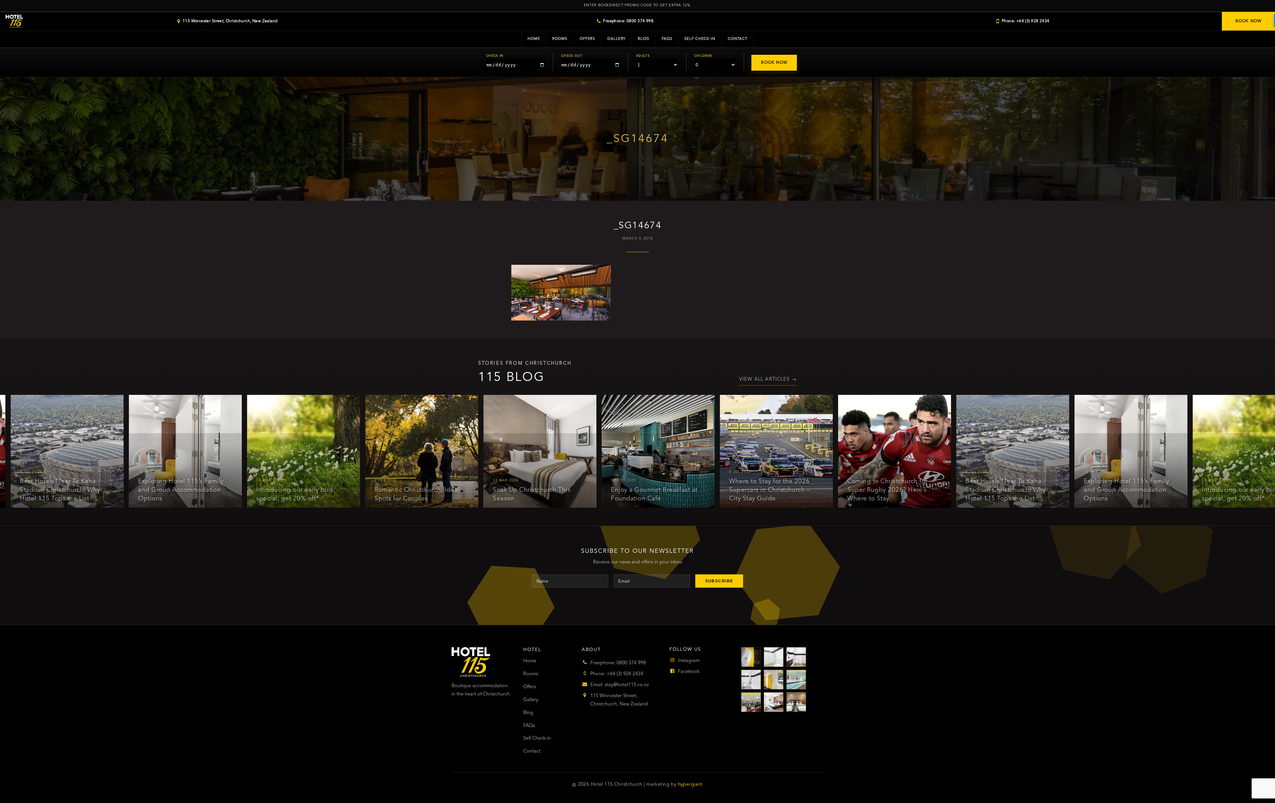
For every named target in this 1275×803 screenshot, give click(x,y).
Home (534, 39)
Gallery (616, 39)
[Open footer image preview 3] (796, 657)
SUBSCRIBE (719, 581)
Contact (737, 39)
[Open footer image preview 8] (774, 702)
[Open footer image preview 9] (796, 702)
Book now (1248, 21)
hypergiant (690, 784)
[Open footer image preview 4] (751, 680)
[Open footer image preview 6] (796, 680)
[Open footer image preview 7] (751, 702)
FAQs (667, 39)
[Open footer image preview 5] (774, 680)
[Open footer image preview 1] (751, 657)
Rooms (559, 39)
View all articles (768, 379)
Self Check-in (699, 39)
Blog (643, 39)
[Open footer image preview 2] (774, 657)
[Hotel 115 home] (14, 21)
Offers (587, 39)
